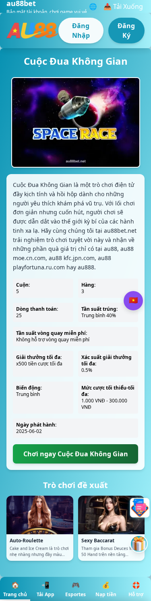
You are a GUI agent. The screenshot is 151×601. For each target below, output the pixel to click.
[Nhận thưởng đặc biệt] (139, 544)
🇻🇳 (133, 300)
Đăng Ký (126, 30)
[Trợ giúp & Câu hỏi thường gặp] (139, 507)
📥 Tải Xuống (123, 6)
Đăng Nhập (81, 30)
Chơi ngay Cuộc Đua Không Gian (75, 453)
